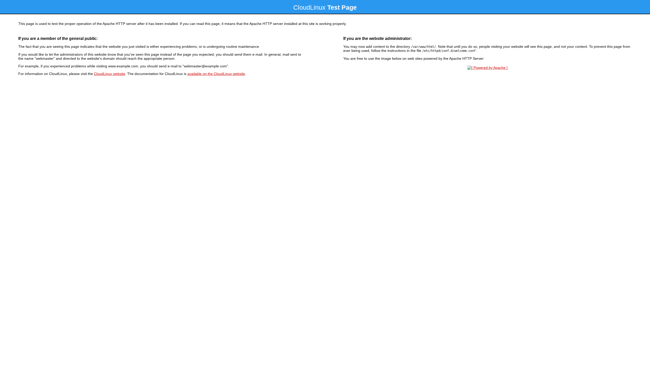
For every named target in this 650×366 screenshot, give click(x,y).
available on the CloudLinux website (216, 74)
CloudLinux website (109, 74)
